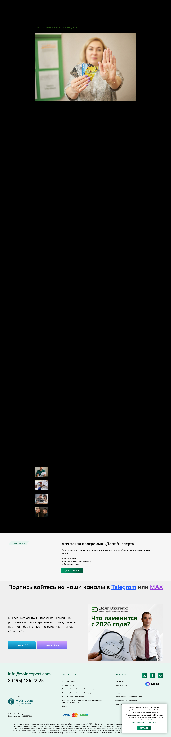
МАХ (156, 586)
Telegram (123, 586)
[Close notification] (165, 705)
